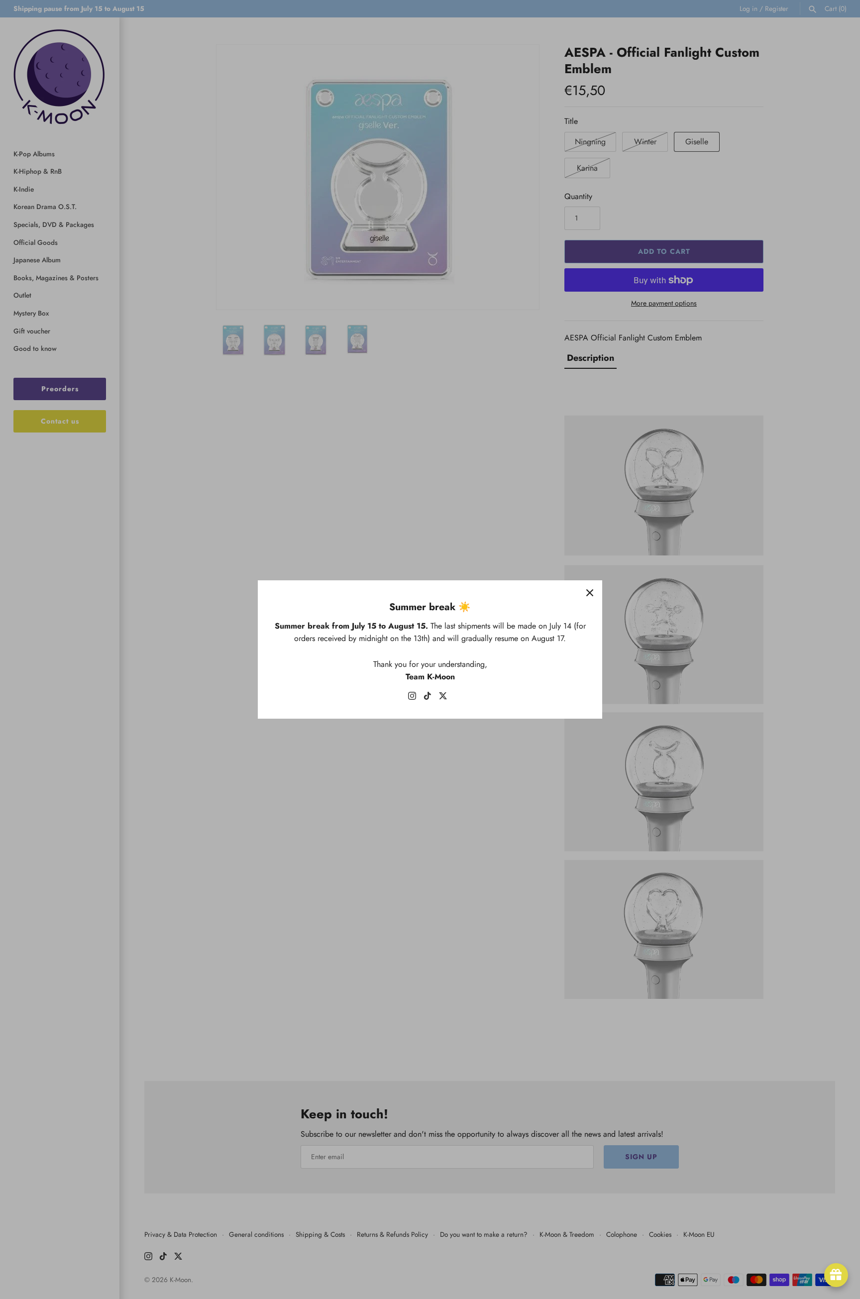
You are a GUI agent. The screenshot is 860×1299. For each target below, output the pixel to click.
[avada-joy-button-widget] (836, 1275)
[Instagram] (412, 698)
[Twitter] (443, 698)
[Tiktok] (427, 698)
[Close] (590, 593)
